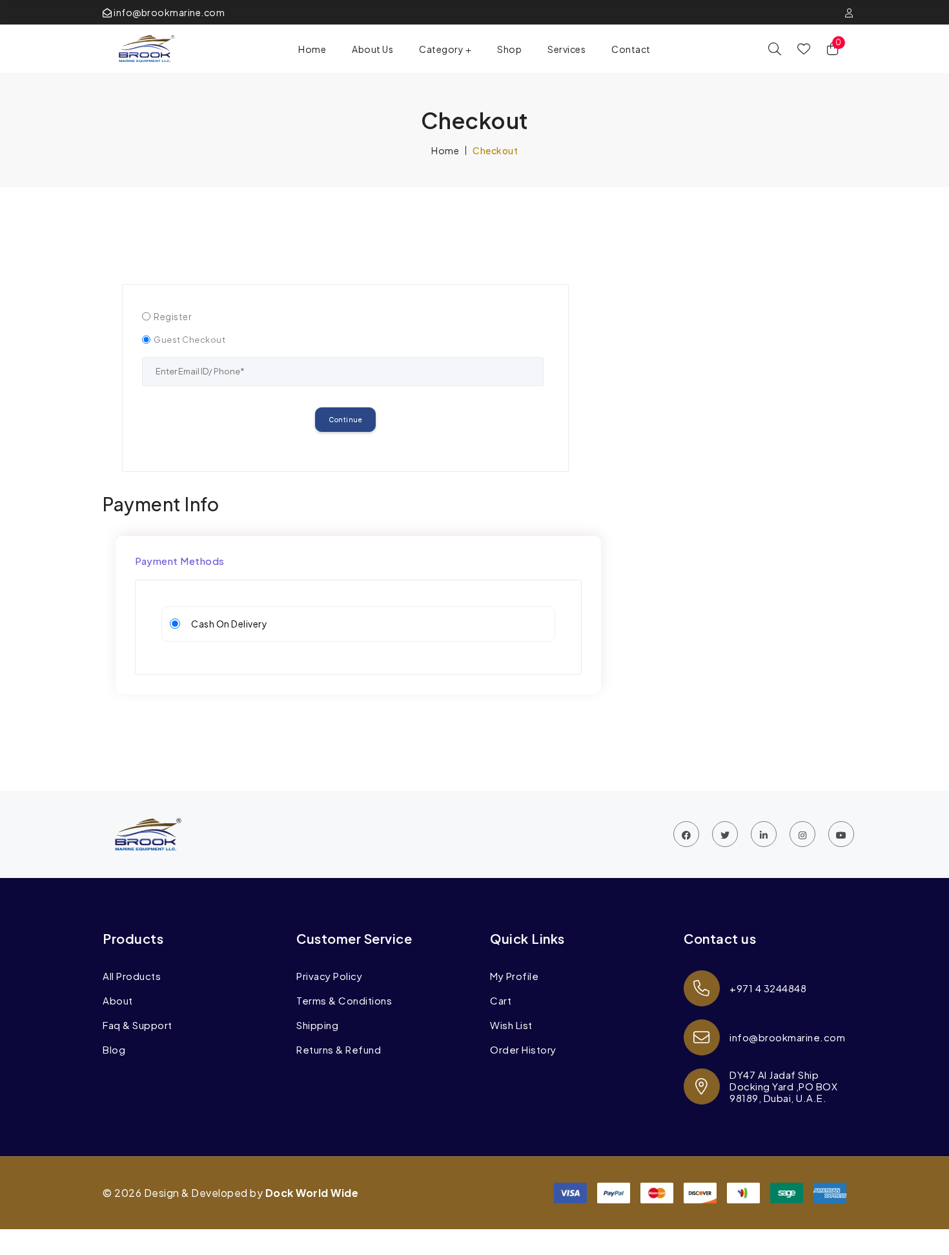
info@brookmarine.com (168, 12)
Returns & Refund (338, 1050)
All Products (132, 976)
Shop (509, 49)
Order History (523, 1050)
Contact (631, 49)
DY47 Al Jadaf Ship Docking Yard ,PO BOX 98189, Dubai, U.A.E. (783, 1086)
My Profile (514, 976)
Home (312, 49)
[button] (445, 49)
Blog (114, 1050)
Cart (500, 1000)
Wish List (511, 1025)
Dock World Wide (312, 1192)
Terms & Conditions (344, 1000)
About (118, 1000)
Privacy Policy (329, 976)
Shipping (317, 1025)
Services (566, 49)
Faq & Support (137, 1025)
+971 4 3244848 (768, 988)
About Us (372, 49)
